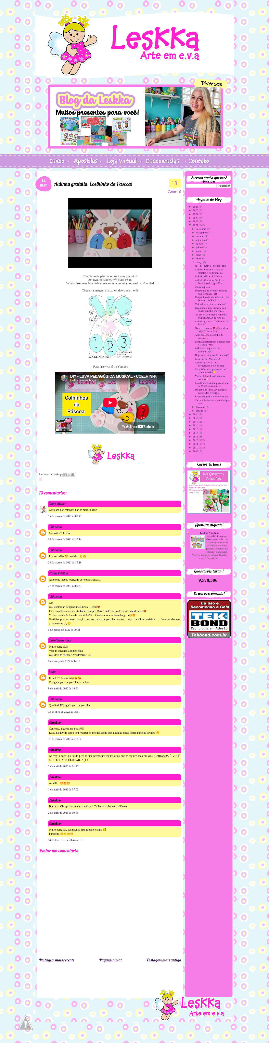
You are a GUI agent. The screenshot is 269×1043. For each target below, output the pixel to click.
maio (199, 254)
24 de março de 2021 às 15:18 (65, 562)
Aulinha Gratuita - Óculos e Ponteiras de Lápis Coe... (209, 281)
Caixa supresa (202, 287)
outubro (200, 236)
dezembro (201, 229)
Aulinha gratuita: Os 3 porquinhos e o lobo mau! (210, 364)
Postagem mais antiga (164, 960)
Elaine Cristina (58, 573)
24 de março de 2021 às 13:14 (65, 539)
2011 (196, 444)
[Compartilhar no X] (69, 475)
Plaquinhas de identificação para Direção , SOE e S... (212, 298)
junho (199, 251)
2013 (196, 436)
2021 (196, 225)
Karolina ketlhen (60, 640)
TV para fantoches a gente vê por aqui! (212, 401)
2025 (196, 210)
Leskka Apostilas (209, 533)
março (199, 262)
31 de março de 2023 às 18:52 (65, 739)
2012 (196, 440)
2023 (196, 218)
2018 (196, 418)
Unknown (55, 527)
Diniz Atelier (57, 504)
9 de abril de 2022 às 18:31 (63, 688)
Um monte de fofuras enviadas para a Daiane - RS (211, 292)
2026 (196, 206)
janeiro (200, 410)
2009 (196, 451)
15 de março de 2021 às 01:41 (65, 516)
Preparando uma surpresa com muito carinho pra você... (210, 309)
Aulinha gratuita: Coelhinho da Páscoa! (211, 323)
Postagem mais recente (56, 960)
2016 (196, 425)
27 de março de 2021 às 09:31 (65, 585)
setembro (201, 240)
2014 (196, 433)
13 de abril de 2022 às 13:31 (64, 711)
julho (199, 247)
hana (52, 672)
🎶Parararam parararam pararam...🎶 (207, 349)
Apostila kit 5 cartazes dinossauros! (216, 537)
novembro (201, 232)
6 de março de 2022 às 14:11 (64, 661)
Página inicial (110, 960)
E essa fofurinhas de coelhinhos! (212, 396)
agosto (200, 243)
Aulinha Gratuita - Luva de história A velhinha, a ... (209, 271)
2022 (196, 221)
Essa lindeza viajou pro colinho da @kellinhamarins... (212, 384)
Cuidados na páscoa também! (210, 304)
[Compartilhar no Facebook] (73, 475)
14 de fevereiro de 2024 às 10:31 (66, 840)
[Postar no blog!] (65, 475)
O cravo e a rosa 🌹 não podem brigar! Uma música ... (211, 329)
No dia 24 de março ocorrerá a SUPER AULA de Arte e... (211, 316)
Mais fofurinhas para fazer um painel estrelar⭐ (210, 371)
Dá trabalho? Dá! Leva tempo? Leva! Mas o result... (211, 391)
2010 (196, 447)
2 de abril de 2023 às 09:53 (63, 812)
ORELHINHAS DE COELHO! (210, 266)
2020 (196, 414)
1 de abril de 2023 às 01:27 (63, 766)
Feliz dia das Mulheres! (207, 359)
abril (198, 258)
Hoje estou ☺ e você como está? (212, 355)
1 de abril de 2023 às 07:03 (63, 789)
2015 (196, 429)
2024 (196, 214)
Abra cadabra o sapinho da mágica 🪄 (209, 336)
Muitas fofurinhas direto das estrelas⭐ (210, 377)
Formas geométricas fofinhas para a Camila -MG (212, 343)
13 (174, 183)
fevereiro (201, 407)
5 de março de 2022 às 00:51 (64, 629)
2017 (196, 421)
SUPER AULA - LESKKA (208, 276)
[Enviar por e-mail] (62, 475)
